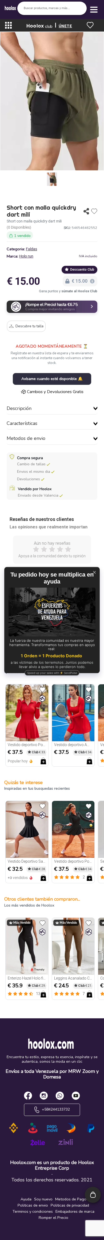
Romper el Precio (53, 1217)
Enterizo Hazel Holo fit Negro (27, 978)
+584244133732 (55, 1109)
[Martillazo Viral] (42, 698)
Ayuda (26, 1199)
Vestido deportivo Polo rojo (27, 745)
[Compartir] (86, 211)
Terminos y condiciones (33, 1211)
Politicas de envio (33, 1205)
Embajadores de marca (74, 1211)
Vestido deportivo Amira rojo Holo (73, 745)
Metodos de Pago (70, 1199)
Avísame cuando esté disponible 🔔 (52, 378)
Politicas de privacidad (70, 1205)
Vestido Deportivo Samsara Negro (27, 861)
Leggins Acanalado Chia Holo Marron (73, 978)
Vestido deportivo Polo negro (73, 861)
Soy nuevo (43, 1199)
